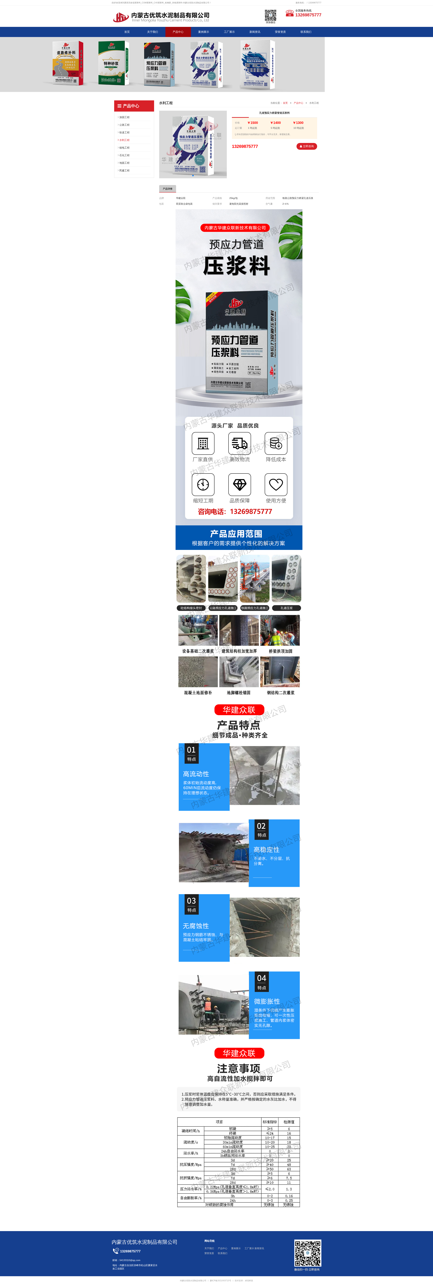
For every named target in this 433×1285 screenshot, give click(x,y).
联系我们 (306, 31)
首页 (127, 31)
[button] (193, 175)
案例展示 (203, 31)
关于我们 (152, 31)
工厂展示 (229, 31)
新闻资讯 (254, 31)
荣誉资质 (280, 31)
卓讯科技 (249, 1280)
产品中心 (178, 31)
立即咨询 (308, 146)
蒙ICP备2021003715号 (220, 1280)
